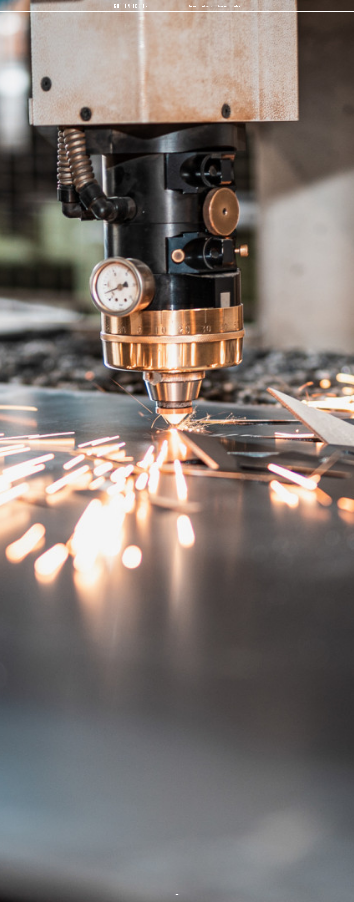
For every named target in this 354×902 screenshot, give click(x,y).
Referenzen (222, 6)
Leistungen (207, 6)
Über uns (192, 6)
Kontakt (236, 6)
